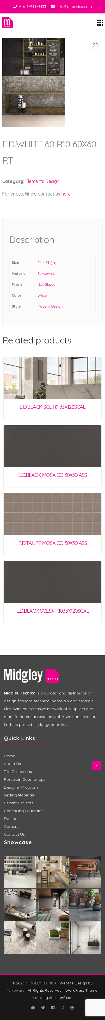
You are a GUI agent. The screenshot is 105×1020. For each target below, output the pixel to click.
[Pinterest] (72, 1007)
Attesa (37, 997)
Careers (11, 826)
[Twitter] (43, 1007)
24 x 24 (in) (47, 262)
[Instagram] (62, 1007)
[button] (95, 45)
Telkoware (16, 990)
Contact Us (14, 834)
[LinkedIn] (53, 1007)
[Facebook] (33, 1007)
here (66, 194)
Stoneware (46, 273)
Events (10, 818)
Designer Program (21, 787)
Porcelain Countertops (25, 779)
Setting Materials (19, 795)
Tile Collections (18, 771)
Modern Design (50, 306)
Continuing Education (24, 810)
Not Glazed (46, 284)
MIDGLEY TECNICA (41, 983)
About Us (12, 763)
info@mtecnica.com (74, 6)
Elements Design (42, 181)
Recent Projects (18, 802)
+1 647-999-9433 (32, 6)
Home (9, 755)
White (42, 295)
